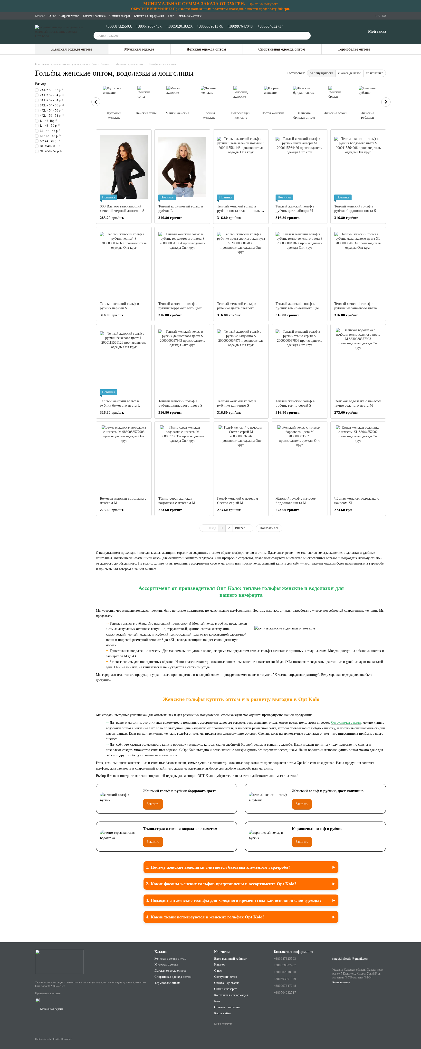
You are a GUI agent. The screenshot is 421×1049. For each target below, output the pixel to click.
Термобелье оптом (354, 49)
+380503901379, (210, 26)
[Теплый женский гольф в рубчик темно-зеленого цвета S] (299, 264)
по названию (374, 73)
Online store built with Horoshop (53, 1039)
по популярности (321, 73)
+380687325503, (118, 26)
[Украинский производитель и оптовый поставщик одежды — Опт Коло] (59, 961)
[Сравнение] (337, 32)
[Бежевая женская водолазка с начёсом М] (124, 459)
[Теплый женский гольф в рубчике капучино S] (241, 361)
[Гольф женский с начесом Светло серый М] (241, 459)
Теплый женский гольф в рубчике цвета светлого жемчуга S (236, 308)
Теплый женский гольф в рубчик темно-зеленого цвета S (299, 308)
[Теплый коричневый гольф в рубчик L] (182, 166)
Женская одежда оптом (71, 49)
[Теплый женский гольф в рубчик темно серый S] (299, 361)
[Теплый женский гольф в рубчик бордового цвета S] (358, 166)
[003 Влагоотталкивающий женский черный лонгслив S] (124, 166)
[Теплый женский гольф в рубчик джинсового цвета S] (182, 361)
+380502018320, (179, 26)
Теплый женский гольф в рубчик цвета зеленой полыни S (240, 210)
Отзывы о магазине (189, 16)
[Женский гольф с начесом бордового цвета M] (299, 459)
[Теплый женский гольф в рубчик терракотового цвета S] (182, 264)
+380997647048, (240, 26)
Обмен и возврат (119, 16)
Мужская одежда (139, 49)
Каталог (40, 16)
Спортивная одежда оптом (281, 49)
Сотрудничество (69, 16)
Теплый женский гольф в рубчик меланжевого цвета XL (355, 308)
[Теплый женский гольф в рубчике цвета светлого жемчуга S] (241, 264)
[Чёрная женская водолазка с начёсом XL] (358, 459)
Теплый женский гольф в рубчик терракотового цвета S (180, 308)
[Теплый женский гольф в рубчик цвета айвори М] (299, 166)
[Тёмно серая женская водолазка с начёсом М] (182, 459)
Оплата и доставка (94, 16)
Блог (171, 16)
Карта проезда (341, 982)
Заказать (153, 804)
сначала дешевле (349, 73)
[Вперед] (386, 102)
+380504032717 (270, 26)
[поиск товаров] (307, 36)
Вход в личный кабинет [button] (230, 958)
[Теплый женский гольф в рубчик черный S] (124, 264)
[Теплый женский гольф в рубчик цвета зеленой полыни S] (241, 166)
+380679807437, (149, 26)
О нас (52, 16)
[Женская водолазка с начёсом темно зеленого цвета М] (358, 361)
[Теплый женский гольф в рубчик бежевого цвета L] (124, 361)
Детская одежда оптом (206, 49)
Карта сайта (222, 1013)
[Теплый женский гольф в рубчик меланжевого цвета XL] (358, 264)
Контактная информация (149, 16)
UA (377, 15)
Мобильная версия (51, 1009)
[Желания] (350, 32)
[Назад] (95, 101)
